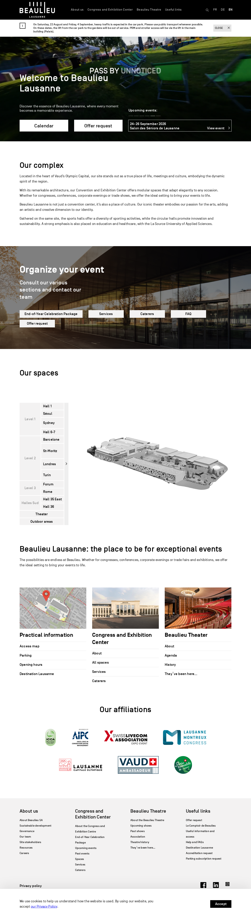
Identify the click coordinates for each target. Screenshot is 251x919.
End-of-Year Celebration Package (51, 314)
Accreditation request (199, 853)
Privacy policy (31, 885)
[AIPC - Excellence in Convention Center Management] (80, 737)
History (170, 664)
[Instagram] (228, 887)
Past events (82, 853)
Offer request (98, 126)
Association (137, 836)
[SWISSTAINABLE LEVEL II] (183, 765)
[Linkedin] (216, 887)
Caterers (147, 314)
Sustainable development (35, 825)
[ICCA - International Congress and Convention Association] (50, 737)
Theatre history (139, 842)
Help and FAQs (195, 842)
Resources (26, 847)
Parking (26, 655)
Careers (24, 853)
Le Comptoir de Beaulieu (201, 825)
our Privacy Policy (44, 906)
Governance (27, 831)
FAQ (188, 314)
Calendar (43, 126)
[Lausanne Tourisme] (80, 765)
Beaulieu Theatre (149, 10)
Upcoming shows (141, 825)
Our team (25, 836)
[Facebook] (203, 887)
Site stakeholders (30, 842)
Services (106, 314)
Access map (29, 646)
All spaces (100, 662)
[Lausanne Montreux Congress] (184, 737)
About (97, 653)
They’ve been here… (181, 673)
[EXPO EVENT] (125, 737)
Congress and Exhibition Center (110, 10)
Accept (220, 904)
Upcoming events (86, 848)
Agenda (171, 655)
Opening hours (31, 664)
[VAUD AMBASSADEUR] (138, 765)
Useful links (173, 10)
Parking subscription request (204, 858)
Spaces (79, 859)
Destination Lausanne (37, 673)
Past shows (137, 831)
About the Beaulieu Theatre (147, 820)
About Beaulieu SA (31, 820)
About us (77, 10)
